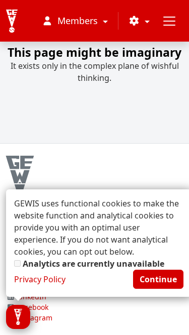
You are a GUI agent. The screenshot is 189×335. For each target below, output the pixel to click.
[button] (139, 21)
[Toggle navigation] (169, 21)
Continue (158, 279)
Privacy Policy (40, 279)
